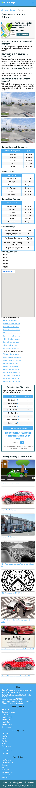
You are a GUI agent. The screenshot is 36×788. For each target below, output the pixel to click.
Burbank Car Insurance (11, 342)
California (13, 10)
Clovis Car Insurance (10, 321)
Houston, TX (6, 775)
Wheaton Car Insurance (11, 354)
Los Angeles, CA (7, 762)
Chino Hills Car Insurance (11, 339)
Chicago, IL (5, 765)
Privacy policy (12, 782)
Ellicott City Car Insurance (12, 357)
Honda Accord (7, 717)
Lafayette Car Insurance (11, 372)
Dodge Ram (6, 714)
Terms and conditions (22, 782)
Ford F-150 (5, 710)
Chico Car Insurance (10, 345)
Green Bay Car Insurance (9, 510)
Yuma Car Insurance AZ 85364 (12, 699)
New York (5, 736)
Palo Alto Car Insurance (11, 327)
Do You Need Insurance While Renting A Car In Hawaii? (17, 695)
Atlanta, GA (6, 777)
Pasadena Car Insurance (11, 324)
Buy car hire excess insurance (11, 483)
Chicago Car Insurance (11, 369)
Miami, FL (5, 767)
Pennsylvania (6, 746)
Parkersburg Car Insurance (12, 382)
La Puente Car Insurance (11, 336)
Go (22, 442)
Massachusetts (7, 751)
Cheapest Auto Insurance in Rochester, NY (15, 676)
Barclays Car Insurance (9, 537)
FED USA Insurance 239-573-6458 (12, 593)
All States (4, 10)
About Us (4, 782)
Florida (4, 741)
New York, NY (6, 760)
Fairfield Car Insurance (11, 348)
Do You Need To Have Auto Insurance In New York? (16, 621)
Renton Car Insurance (10, 363)
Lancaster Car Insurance (11, 330)
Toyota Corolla (7, 724)
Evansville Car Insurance (11, 378)
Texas (4, 738)
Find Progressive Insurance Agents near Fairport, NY (17, 565)
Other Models (6, 727)
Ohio (3, 748)
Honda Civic (6, 722)
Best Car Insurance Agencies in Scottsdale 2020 (17, 649)
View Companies (23, 34)
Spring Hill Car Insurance (11, 375)
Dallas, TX (5, 770)
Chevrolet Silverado (8, 712)
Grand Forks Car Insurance (12, 360)
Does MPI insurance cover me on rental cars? (17, 690)
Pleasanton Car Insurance (12, 333)
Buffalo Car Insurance (10, 366)
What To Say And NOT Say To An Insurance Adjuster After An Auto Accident (16, 702)
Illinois (4, 743)
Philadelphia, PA (7, 772)
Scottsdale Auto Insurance (11, 692)
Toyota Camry (6, 719)
